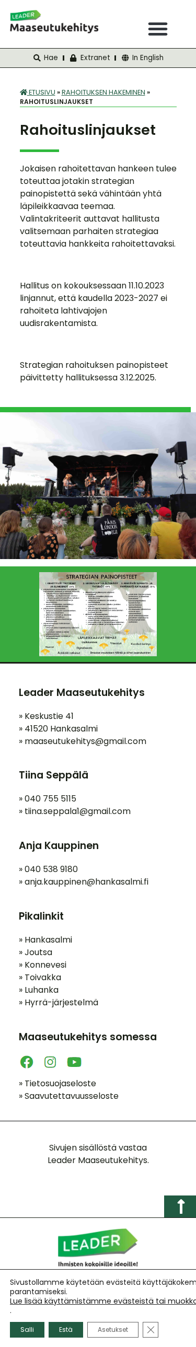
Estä (66, 1329)
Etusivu (41, 92)
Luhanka (39, 990)
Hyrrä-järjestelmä (58, 1002)
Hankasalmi (45, 940)
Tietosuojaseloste (57, 1083)
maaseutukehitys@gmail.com (85, 741)
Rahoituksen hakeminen (103, 92)
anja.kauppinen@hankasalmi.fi (86, 882)
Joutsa (35, 952)
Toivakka (40, 977)
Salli (27, 1329)
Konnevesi (42, 965)
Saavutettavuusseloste (69, 1096)
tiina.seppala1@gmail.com (78, 811)
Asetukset (113, 1329)
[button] (158, 28)
